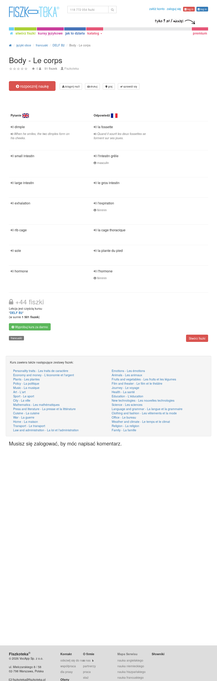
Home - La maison (25, 421)
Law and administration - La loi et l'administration (46, 430)
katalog (93, 33)
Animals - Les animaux (127, 375)
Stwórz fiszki (197, 338)
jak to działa (75, 33)
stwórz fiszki (25, 33)
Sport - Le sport (23, 396)
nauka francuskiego (130, 677)
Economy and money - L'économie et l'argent (43, 375)
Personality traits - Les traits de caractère (40, 371)
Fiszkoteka (71, 68)
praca (87, 672)
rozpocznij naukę (34, 86)
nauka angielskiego (130, 660)
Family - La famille (124, 430)
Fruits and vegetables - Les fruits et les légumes (144, 379)
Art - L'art (19, 392)
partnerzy (89, 666)
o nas (86, 660)
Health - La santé (123, 392)
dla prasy (66, 672)
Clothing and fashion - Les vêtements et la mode (144, 413)
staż (86, 677)
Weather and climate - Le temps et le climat (141, 421)
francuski (16, 338)
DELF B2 (16, 313)
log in (189, 9)
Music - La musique (26, 388)
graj (110, 86)
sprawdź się (130, 86)
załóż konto (157, 9)
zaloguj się (174, 9)
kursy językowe (50, 33)
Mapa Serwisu (127, 654)
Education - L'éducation (127, 396)
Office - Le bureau (124, 417)
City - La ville (21, 400)
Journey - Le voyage (125, 388)
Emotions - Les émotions (128, 371)
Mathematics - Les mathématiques (36, 404)
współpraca (68, 666)
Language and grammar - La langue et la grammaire (147, 409)
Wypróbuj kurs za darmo (31, 327)
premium (200, 33)
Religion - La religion (125, 426)
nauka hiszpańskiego (131, 672)
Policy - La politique (26, 383)
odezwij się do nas (72, 660)
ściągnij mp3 (72, 86)
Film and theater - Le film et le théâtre (137, 383)
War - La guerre (23, 417)
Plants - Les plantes (26, 379)
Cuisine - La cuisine (26, 413)
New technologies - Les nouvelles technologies (143, 400)
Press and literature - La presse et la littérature (44, 409)
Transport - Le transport (29, 426)
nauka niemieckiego (130, 666)
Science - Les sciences (127, 404)
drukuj (93, 86)
